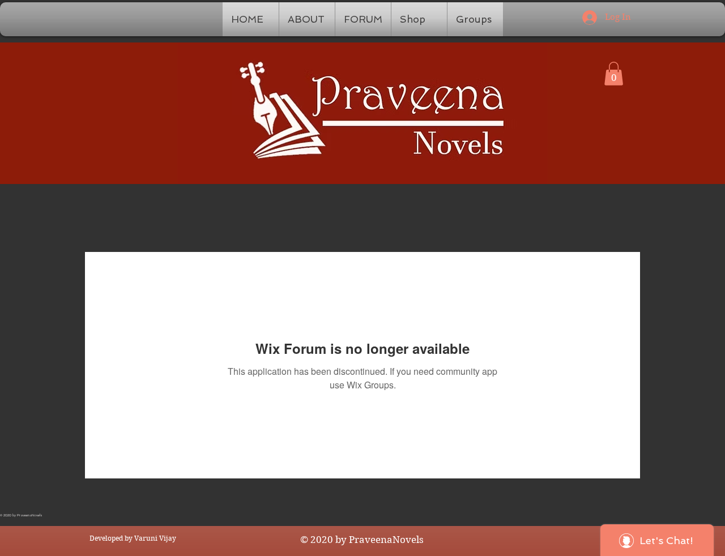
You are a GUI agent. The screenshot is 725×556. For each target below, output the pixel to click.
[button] (614, 73)
